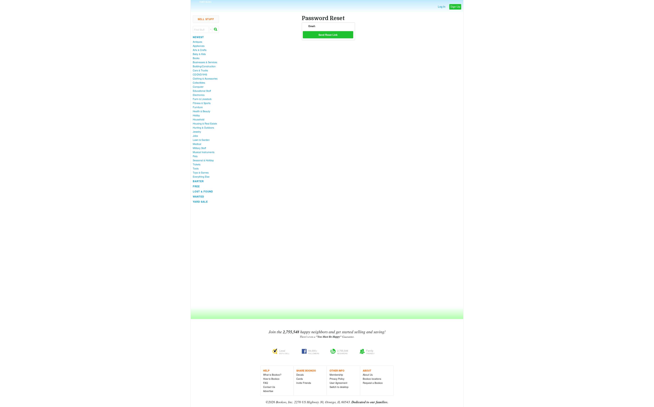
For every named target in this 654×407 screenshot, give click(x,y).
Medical (197, 144)
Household (198, 119)
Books (196, 58)
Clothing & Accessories (205, 78)
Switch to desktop (339, 387)
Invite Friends (303, 383)
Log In (441, 6)
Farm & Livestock (202, 99)
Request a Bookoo (373, 383)
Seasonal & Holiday (203, 160)
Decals (300, 374)
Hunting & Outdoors (203, 127)
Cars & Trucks (200, 70)
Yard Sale (200, 201)
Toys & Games (201, 172)
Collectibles (199, 82)
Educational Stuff (202, 90)
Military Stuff (199, 148)
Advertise (268, 391)
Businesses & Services (205, 62)
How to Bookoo (271, 378)
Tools (196, 168)
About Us (368, 374)
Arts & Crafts (199, 50)
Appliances (199, 46)
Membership (336, 374)
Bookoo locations (372, 378)
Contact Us (269, 387)
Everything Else (201, 176)
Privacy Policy (337, 378)
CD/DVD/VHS (200, 74)
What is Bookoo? (272, 374)
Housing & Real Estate (205, 123)
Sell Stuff (206, 19)
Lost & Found (203, 191)
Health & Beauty (201, 111)
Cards (299, 378)
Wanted (198, 196)
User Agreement (338, 383)
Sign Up (455, 6)
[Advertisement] (204, 255)
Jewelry (197, 131)
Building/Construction (204, 66)
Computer (198, 86)
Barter (198, 181)
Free (196, 186)
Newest (198, 37)
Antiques (197, 41)
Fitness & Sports (202, 103)
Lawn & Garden (201, 140)
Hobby (196, 115)
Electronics (199, 95)
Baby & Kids (199, 54)
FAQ (265, 383)
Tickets (196, 164)
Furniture (198, 107)
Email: (312, 26)
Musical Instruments (203, 152)
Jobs (195, 135)
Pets (195, 156)
